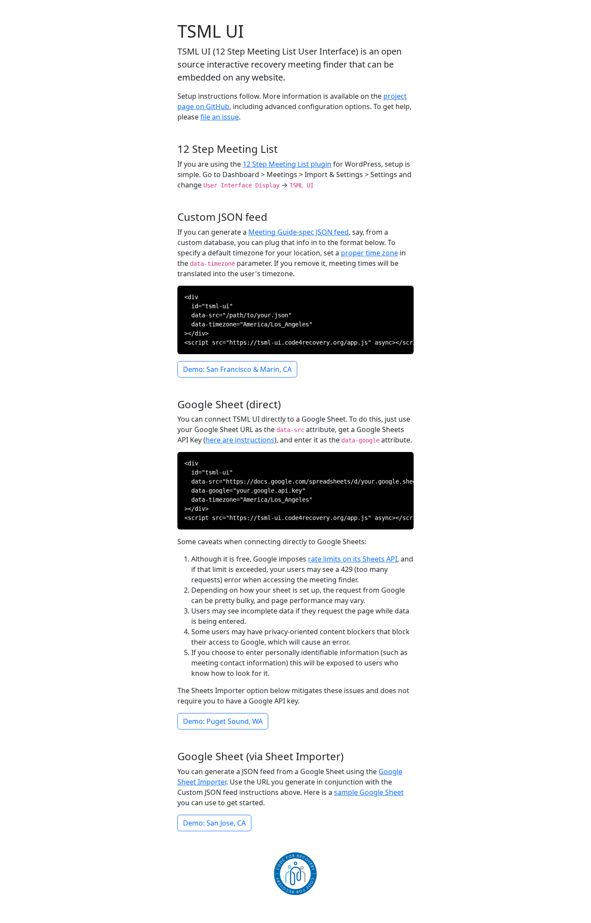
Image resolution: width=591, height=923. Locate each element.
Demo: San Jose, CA (214, 823)
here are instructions (240, 440)
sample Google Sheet (369, 792)
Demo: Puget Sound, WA (223, 721)
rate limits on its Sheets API (352, 559)
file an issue (219, 117)
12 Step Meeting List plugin (287, 164)
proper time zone (369, 253)
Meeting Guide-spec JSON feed (298, 232)
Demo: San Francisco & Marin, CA (237, 369)
